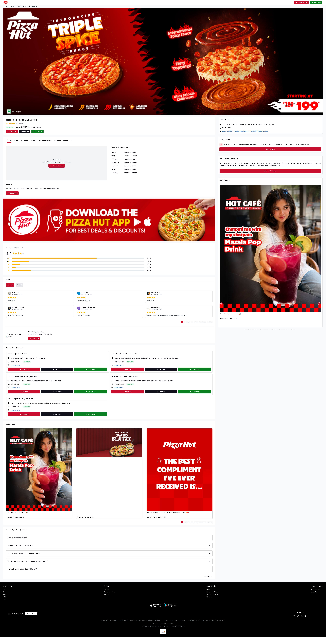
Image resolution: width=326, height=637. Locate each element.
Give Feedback (31, 613)
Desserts (5, 599)
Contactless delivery (109, 592)
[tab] (9, 140)
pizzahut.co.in (15, 365)
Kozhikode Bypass (32, 6)
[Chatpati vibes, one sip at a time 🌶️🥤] (39, 469)
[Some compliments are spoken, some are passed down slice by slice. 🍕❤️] (179, 469)
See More (207, 576)
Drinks (4, 596)
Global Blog (314, 592)
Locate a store (315, 589)
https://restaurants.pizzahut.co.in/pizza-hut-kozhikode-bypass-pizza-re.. (245, 131)
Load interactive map (56, 166)
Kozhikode (20, 6)
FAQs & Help (210, 596)
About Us (106, 589)
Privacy (208, 589)
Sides (4, 594)
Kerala (12, 6)
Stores (6, 6)
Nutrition (106, 594)
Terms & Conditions (212, 592)
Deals (4, 589)
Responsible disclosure (213, 594)
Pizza (4, 592)
